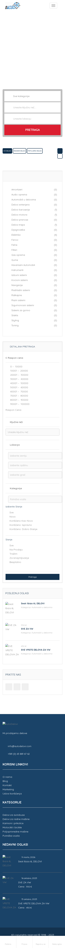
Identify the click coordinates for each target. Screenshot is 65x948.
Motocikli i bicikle (12, 827)
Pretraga (32, 130)
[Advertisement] (32, 48)
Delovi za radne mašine (16, 819)
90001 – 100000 (19, 404)
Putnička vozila (11, 835)
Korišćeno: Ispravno (21, 524)
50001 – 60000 (19, 387)
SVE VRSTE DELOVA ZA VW (35, 649)
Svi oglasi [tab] (7, 151)
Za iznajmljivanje (19, 557)
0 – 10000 (16, 366)
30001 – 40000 (19, 379)
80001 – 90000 (19, 399)
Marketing (8, 789)
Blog (5, 781)
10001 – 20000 (19, 370)
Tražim (13, 553)
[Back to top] (53, 926)
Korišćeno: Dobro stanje (23, 529)
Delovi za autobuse (14, 814)
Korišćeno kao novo (21, 520)
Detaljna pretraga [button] (22, 346)
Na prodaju (16, 549)
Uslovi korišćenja (12, 793)
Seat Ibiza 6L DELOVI (33, 603)
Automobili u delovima (42, 607)
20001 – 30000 (19, 374)
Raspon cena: (14, 409)
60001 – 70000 (19, 391)
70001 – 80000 (19, 395)
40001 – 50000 (19, 383)
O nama (7, 776)
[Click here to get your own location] (58, 118)
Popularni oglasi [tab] (35, 151)
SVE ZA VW (27, 628)
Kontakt (7, 785)
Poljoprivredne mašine (15, 831)
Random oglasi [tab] (19, 151)
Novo (13, 516)
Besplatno (15, 562)
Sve (12, 512)
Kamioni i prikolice (13, 823)
